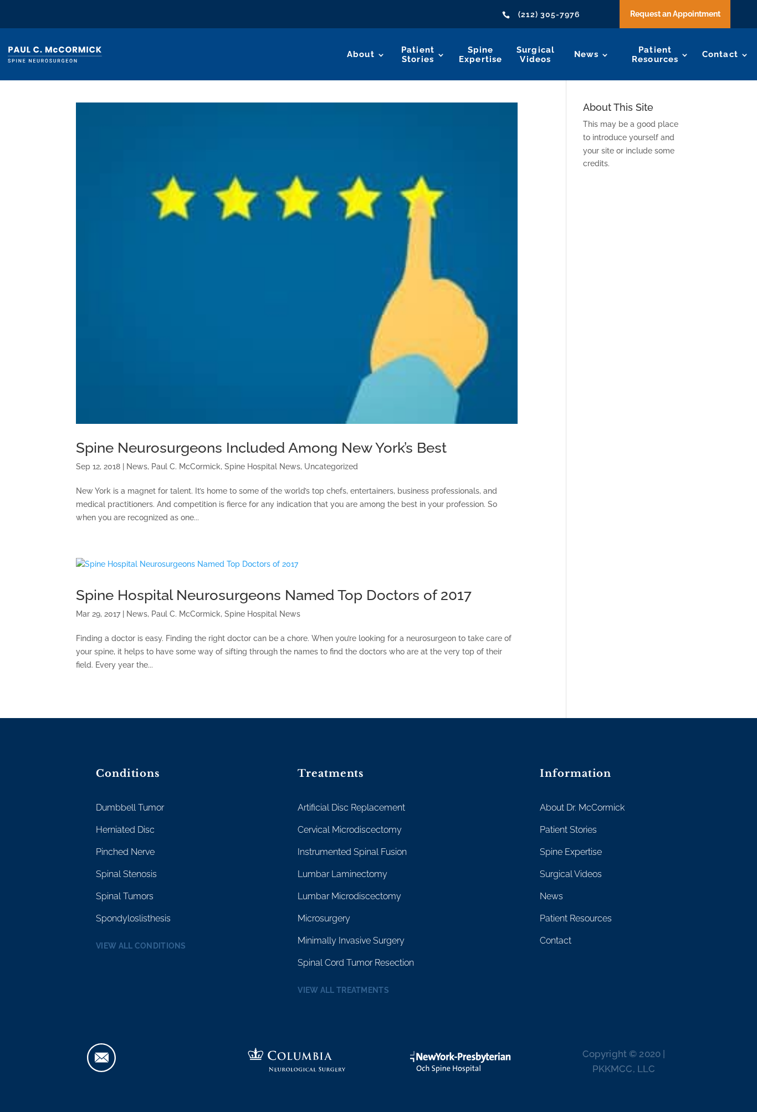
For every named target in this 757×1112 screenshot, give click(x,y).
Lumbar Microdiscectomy (349, 896)
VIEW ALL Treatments (343, 990)
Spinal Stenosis (126, 874)
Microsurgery (324, 918)
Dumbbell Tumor (130, 807)
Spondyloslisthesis (133, 918)
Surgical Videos (571, 874)
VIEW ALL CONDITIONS (141, 945)
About (361, 54)
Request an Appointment (675, 13)
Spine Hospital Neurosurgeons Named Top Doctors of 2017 (274, 595)
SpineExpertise (481, 54)
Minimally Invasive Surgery (351, 940)
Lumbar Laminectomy (342, 874)
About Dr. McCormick (582, 807)
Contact (720, 54)
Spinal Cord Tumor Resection (356, 962)
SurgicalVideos (535, 54)
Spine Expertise (571, 852)
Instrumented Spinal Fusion (352, 852)
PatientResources (655, 54)
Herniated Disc (125, 829)
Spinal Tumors (125, 896)
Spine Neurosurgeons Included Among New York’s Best (261, 447)
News (586, 54)
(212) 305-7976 (549, 14)
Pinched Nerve (125, 852)
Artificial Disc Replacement (351, 807)
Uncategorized (331, 466)
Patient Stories (568, 829)
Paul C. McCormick (186, 466)
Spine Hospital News (262, 466)
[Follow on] (101, 1057)
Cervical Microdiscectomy (350, 829)
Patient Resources (576, 918)
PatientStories (417, 54)
